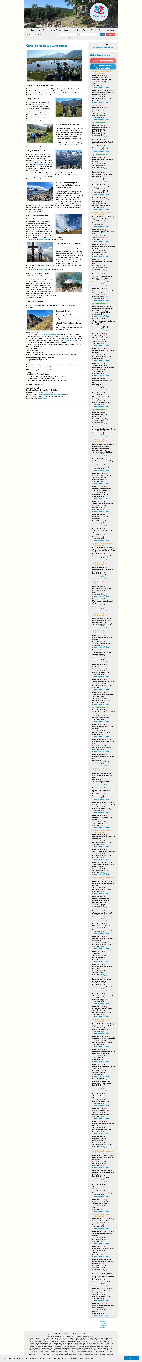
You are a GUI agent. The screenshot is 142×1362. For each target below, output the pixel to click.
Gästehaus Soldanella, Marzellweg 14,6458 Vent (54, 394)
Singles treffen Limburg (82, 1348)
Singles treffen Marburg (70, 1349)
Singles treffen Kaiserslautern (54, 1348)
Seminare (67, 30)
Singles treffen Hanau (98, 1346)
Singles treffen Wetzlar (94, 1348)
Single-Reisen (56, 30)
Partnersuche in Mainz (90, 1339)
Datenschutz (62, 1334)
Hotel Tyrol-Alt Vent (66, 340)
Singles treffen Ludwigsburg (69, 1346)
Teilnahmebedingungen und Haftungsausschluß (81, 1334)
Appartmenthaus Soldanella (53, 334)
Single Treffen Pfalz (75, 1351)
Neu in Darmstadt (107, 1339)
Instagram (103, 1327)
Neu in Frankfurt (40, 1338)
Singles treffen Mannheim (81, 1344)
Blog (100, 30)
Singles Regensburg (78, 1353)
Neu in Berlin (94, 1351)
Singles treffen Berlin (103, 1351)
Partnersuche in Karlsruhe (41, 1343)
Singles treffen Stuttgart (42, 1346)
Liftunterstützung (41, 164)
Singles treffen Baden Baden (96, 1344)
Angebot (30, 30)
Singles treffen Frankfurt (99, 1343)
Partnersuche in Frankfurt (51, 1338)
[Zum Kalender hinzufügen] (106, 76)
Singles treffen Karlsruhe (71, 1343)
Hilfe (38, 30)
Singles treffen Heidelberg (85, 1343)
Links (56, 1334)
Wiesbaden (53, 1339)
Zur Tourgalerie (42, 398)
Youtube (103, 1325)
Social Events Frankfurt (87, 1338)
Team (45, 30)
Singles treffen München (51, 1351)
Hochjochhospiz (43, 239)
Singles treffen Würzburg (83, 1349)
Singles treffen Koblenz (68, 1344)
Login (102, 34)
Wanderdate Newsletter (103, 47)
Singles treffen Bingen (40, 1348)
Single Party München (63, 1351)
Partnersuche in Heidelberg (68, 1341)
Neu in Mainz (79, 1339)
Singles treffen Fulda (95, 1349)
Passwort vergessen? (63, 38)
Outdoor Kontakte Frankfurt (101, 1338)
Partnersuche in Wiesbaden (64, 1339)
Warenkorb (34, 34)
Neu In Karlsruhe (107, 1341)
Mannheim (61, 1343)
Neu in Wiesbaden (45, 1339)
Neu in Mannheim (53, 1343)
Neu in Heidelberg (55, 1341)
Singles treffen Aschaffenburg (84, 1346)
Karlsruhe (31, 1343)
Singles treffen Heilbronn (55, 1346)
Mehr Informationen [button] (86, 1358)
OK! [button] (131, 1358)
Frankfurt (32, 1338)
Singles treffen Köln (46, 1349)
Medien (77, 30)
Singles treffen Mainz (42, 1344)
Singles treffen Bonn (35, 1349)
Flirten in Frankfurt (64, 1338)
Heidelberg (47, 1341)
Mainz (73, 1339)
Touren (93, 30)
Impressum (110, 30)
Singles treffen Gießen (106, 1348)
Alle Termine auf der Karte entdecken (103, 66)
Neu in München (40, 1351)
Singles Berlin (68, 1353)
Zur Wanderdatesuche (103, 60)
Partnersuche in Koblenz (96, 1341)
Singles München (85, 1351)
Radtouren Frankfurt (75, 1338)
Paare (85, 30)
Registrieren (110, 34)
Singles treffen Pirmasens (68, 1348)
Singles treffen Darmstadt (55, 1344)
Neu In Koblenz (84, 1341)
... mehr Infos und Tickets (100, 87)
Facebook (103, 1321)
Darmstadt (99, 1339)
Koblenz (78, 1341)
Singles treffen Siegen (57, 1349)
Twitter (103, 1323)
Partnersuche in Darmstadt (36, 1341)
